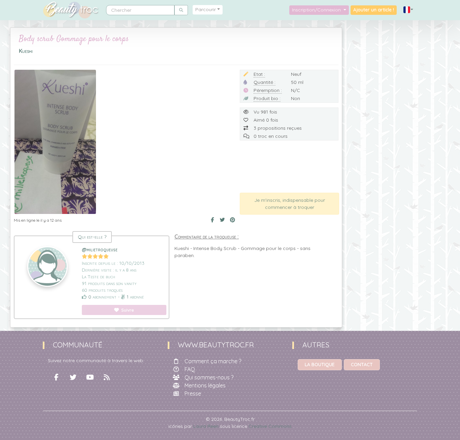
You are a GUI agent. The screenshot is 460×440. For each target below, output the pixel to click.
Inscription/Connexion (317, 10)
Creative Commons (270, 426)
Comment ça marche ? (213, 361)
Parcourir (205, 9)
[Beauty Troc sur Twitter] (73, 377)
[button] (408, 10)
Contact (362, 365)
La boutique (320, 365)
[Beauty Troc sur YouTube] (89, 377)
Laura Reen (206, 426)
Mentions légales (205, 385)
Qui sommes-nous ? (209, 377)
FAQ (190, 369)
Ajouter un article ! (373, 10)
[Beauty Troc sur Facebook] (56, 377)
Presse (193, 393)
